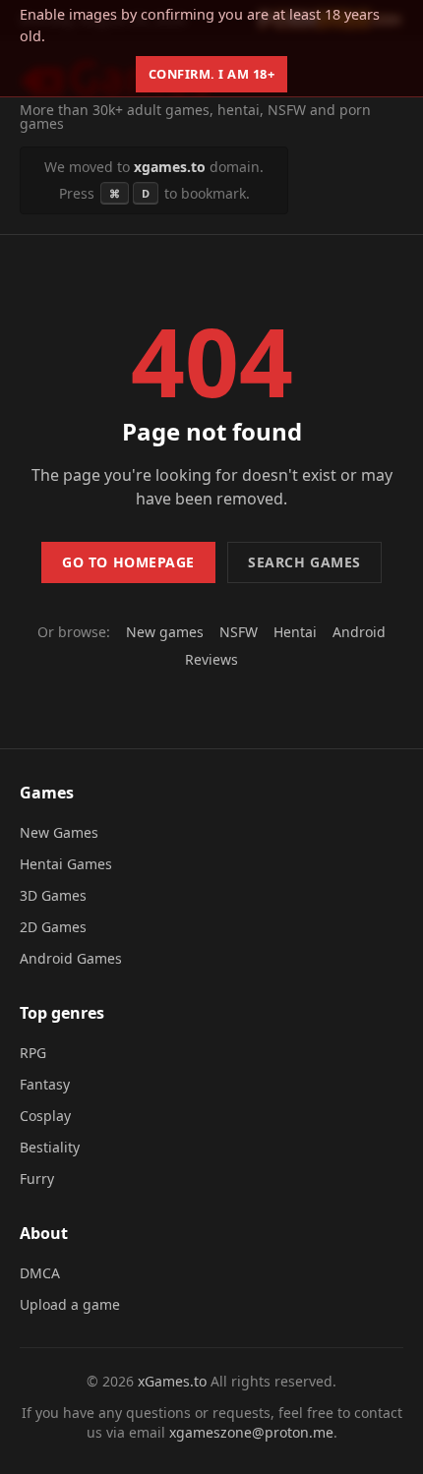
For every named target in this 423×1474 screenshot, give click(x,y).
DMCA (40, 1273)
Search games (304, 562)
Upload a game (70, 1304)
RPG (33, 1052)
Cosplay (45, 1115)
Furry (37, 1178)
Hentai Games (66, 864)
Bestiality (50, 1147)
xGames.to (172, 1381)
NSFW (238, 631)
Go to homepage (128, 562)
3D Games (53, 895)
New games (165, 631)
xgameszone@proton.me (251, 1432)
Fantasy (45, 1084)
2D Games (53, 926)
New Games (59, 832)
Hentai (295, 631)
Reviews (211, 659)
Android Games (71, 958)
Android (359, 631)
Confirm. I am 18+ (212, 74)
